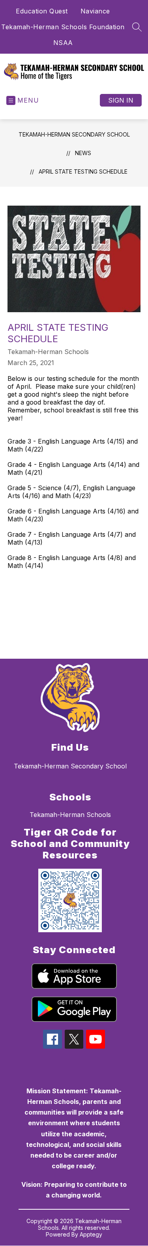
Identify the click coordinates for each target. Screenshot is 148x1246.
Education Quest (42, 11)
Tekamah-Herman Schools (70, 815)
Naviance (95, 11)
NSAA (63, 43)
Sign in (120, 100)
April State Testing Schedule (83, 171)
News (83, 153)
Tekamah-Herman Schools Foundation (63, 27)
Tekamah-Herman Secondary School (74, 134)
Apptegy (91, 1234)
